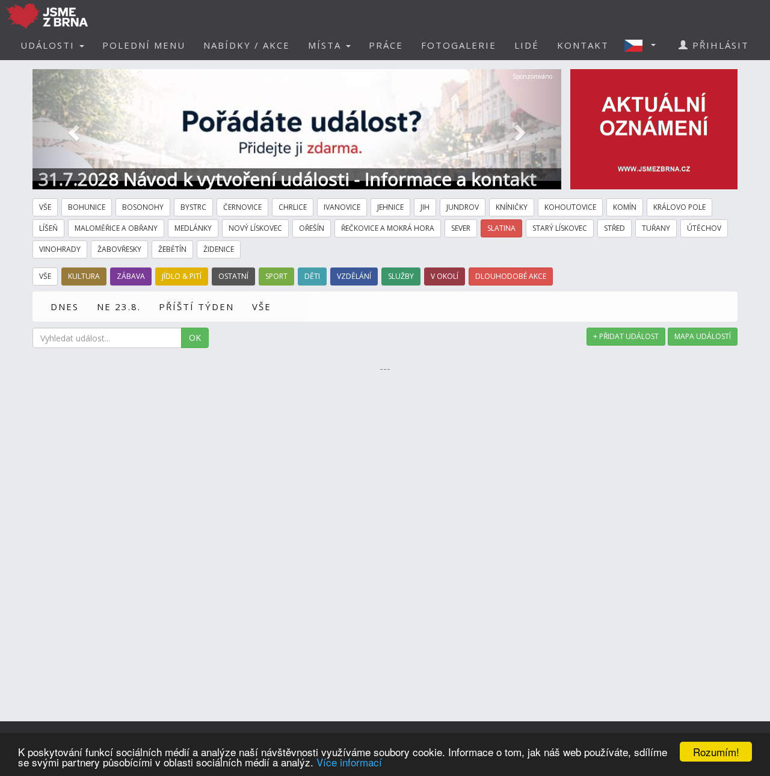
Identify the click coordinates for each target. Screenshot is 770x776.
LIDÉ (526, 45)
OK (195, 337)
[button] (644, 45)
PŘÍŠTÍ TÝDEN (196, 307)
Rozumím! (716, 751)
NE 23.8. (119, 307)
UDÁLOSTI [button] (49, 45)
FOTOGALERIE (458, 45)
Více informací (349, 761)
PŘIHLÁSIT (719, 45)
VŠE (261, 307)
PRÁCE (386, 45)
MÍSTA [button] (326, 45)
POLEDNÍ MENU (143, 45)
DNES (65, 307)
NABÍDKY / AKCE (246, 45)
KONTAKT (583, 45)
